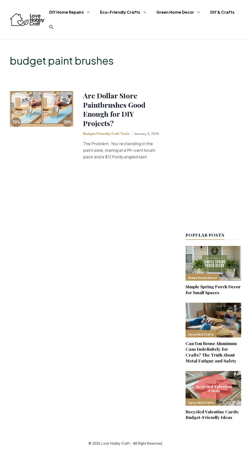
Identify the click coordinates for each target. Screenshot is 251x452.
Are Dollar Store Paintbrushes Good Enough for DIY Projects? (114, 109)
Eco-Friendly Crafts (120, 12)
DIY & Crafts (222, 12)
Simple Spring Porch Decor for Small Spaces (213, 289)
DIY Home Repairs (66, 12)
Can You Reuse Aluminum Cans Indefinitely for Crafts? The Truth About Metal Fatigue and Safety (211, 351)
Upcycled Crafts (201, 334)
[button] (51, 27)
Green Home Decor (175, 12)
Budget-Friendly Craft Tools (106, 134)
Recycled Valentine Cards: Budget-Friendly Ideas (212, 414)
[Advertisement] (213, 132)
